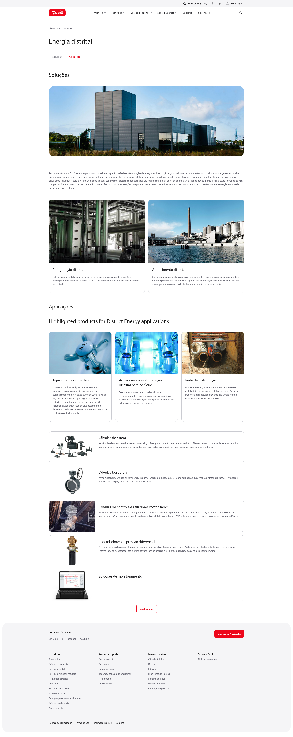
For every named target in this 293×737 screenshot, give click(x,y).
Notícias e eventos (207, 659)
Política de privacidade (60, 722)
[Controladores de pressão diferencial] (72, 550)
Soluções (57, 56)
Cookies (120, 722)
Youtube (84, 638)
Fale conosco (105, 683)
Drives (151, 664)
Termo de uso (82, 722)
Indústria (53, 683)
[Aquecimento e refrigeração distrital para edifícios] (146, 353)
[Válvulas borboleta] (72, 481)
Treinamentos (105, 678)
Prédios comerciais (58, 664)
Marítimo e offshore (59, 688)
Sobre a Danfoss (207, 654)
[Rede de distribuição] (213, 353)
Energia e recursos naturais (62, 673)
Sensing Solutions (157, 678)
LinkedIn (53, 638)
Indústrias (68, 27)
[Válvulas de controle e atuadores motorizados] (72, 516)
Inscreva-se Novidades (229, 633)
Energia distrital (57, 668)
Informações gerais (102, 722)
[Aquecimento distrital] (196, 231)
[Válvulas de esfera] (72, 447)
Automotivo (55, 659)
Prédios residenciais (59, 703)
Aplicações (74, 56)
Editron (152, 668)
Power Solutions (156, 683)
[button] (216, 3)
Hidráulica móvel (57, 693)
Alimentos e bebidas (59, 678)
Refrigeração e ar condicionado (65, 698)
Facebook (71, 638)
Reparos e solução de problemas (115, 673)
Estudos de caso (107, 668)
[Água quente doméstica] (80, 353)
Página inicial (54, 27)
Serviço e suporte (108, 654)
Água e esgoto (56, 708)
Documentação (106, 659)
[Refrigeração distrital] (97, 231)
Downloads (104, 664)
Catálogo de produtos (159, 688)
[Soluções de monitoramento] (72, 585)
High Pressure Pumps (159, 673)
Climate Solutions (157, 659)
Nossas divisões (157, 654)
